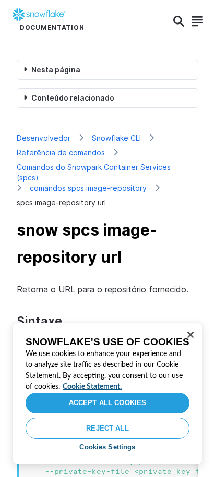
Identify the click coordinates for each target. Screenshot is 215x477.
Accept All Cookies (107, 403)
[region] (107, 393)
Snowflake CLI (116, 137)
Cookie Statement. (92, 386)
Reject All (107, 428)
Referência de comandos (61, 152)
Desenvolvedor (43, 137)
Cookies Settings (107, 447)
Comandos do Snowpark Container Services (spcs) (94, 172)
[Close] (190, 334)
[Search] (179, 21)
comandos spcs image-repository (88, 188)
